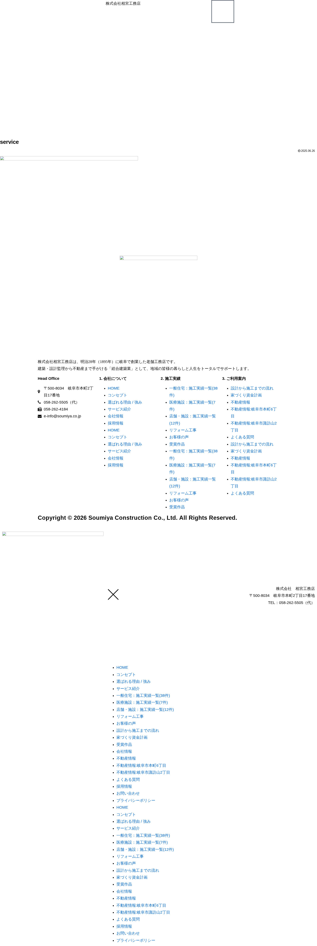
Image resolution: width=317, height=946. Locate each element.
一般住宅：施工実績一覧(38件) (143, 695)
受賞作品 (177, 444)
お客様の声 (179, 437)
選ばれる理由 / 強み (125, 402)
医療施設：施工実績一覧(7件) (142, 702)
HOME (113, 388)
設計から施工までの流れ (252, 388)
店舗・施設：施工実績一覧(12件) (145, 709)
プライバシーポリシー (135, 800)
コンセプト (117, 395)
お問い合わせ (128, 793)
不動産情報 (240, 402)
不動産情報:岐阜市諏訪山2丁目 (143, 772)
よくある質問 (242, 437)
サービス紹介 (119, 409)
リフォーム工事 (182, 430)
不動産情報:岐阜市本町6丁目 (141, 765)
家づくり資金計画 (246, 395)
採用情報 (115, 423)
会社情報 (115, 416)
